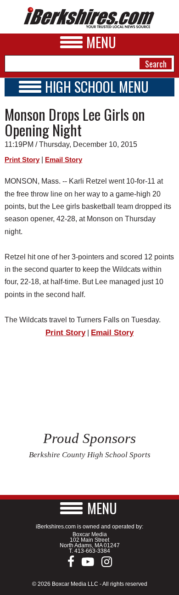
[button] (89, 508)
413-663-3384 (92, 551)
